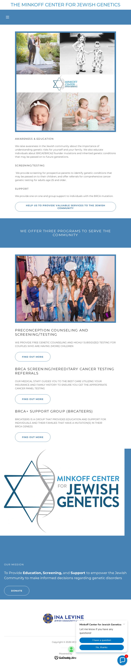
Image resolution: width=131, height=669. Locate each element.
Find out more (32, 356)
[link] (65, 657)
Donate (16, 590)
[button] (7, 17)
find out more (32, 437)
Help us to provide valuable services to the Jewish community (65, 206)
